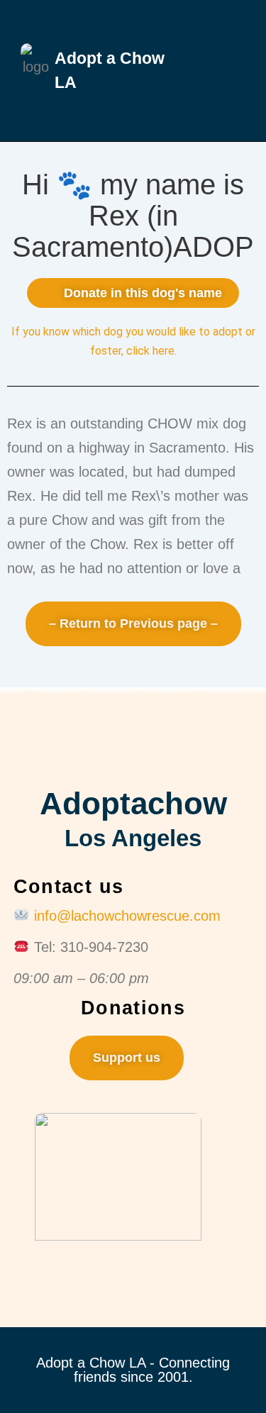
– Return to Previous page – (133, 623)
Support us (126, 1058)
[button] (217, 70)
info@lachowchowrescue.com (127, 916)
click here (150, 351)
